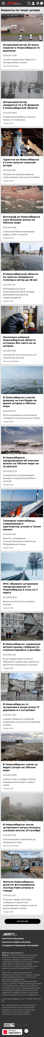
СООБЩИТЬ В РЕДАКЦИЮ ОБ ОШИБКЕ (20, 945)
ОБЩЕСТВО (8, 123)
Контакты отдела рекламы (16, 942)
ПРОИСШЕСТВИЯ (11, 66)
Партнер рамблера (23, 1025)
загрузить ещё (22, 921)
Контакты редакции (13, 938)
